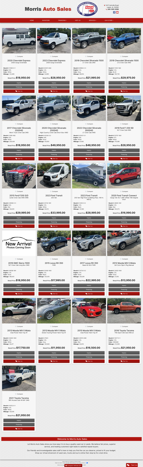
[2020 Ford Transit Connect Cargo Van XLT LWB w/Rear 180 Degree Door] (124, 175)
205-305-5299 (113, 9)
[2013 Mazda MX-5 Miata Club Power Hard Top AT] (19, 310)
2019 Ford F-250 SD (124, 129)
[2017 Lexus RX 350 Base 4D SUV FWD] (89, 243)
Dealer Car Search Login (60, 462)
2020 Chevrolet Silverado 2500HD (54, 130)
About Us (67, 461)
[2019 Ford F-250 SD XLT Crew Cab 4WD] (124, 108)
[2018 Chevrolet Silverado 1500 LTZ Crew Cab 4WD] (124, 40)
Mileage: (6, 74)
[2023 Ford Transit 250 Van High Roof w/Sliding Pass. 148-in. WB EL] (89, 175)
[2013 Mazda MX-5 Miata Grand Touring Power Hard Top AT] (54, 310)
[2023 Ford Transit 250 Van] (54, 175)
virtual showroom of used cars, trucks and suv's (61, 453)
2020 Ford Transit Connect (124, 197)
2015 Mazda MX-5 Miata (89, 331)
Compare (20, 56)
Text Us (19, 91)
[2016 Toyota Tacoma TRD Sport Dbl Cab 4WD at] (124, 310)
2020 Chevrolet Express (18, 61)
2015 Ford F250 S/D (18, 196)
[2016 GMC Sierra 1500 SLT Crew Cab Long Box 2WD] (19, 243)
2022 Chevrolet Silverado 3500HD (89, 130)
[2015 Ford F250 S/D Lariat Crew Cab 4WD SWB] (19, 175)
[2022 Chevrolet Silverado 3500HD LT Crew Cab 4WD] (89, 108)
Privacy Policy (78, 461)
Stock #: (6, 68)
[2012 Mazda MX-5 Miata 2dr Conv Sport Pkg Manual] (124, 243)
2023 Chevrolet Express (54, 61)
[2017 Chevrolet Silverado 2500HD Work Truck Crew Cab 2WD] (19, 108)
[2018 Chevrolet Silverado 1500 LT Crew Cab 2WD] (89, 40)
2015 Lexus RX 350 (54, 264)
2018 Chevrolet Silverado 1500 (89, 61)
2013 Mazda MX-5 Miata (19, 331)
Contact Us (72, 461)
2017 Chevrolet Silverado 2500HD (19, 130)
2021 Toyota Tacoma (19, 399)
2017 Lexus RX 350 (89, 264)
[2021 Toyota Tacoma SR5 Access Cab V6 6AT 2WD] (19, 378)
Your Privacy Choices (80, 462)
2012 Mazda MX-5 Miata (124, 264)
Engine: (5, 70)
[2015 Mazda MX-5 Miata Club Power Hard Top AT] (89, 310)
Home (63, 461)
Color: (5, 72)
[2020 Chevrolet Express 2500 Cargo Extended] (19, 40)
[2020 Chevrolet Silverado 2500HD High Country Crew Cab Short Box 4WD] (54, 108)
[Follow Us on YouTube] (117, 12)
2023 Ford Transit (54, 196)
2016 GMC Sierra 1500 (19, 264)
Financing (19, 87)
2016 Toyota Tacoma (124, 331)
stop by (92, 453)
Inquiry (19, 83)
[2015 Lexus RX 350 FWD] (54, 243)
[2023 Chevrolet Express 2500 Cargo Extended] (54, 40)
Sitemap (74, 462)
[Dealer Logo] (48, 9)
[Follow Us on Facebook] (114, 12)
